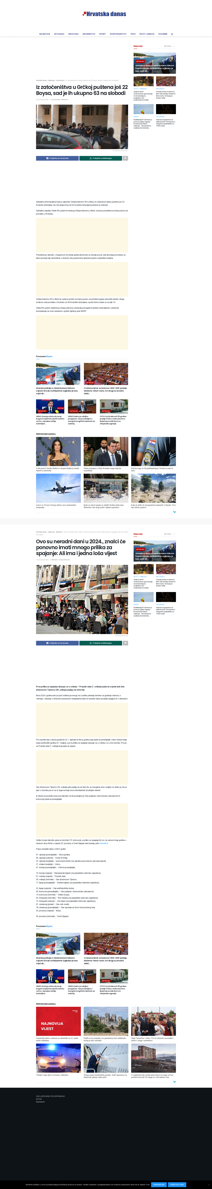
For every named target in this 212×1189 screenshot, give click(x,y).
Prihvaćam (159, 1184)
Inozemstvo (89, 34)
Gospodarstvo (118, 34)
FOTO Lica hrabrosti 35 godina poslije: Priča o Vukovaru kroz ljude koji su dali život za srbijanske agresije (113, 420)
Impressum (40, 1102)
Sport (102, 34)
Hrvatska (73, 34)
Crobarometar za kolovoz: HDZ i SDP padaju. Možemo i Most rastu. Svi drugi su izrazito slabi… (105, 391)
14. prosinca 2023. (42, 99)
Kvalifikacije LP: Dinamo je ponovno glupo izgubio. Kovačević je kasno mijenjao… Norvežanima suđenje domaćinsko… (143, 124)
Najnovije (44, 34)
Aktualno (59, 34)
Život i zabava (146, 34)
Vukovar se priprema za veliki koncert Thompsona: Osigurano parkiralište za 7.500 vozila (165, 123)
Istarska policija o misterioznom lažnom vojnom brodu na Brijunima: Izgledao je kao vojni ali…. (57, 391)
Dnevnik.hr (103, 843)
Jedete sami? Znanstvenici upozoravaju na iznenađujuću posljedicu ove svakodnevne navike (143, 96)
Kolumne (163, 34)
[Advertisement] (82, 62)
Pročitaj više (177, 1184)
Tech (132, 34)
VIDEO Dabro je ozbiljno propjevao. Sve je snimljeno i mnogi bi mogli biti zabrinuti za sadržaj (81, 420)
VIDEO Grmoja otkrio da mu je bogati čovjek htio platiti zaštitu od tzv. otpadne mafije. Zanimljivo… (50, 420)
